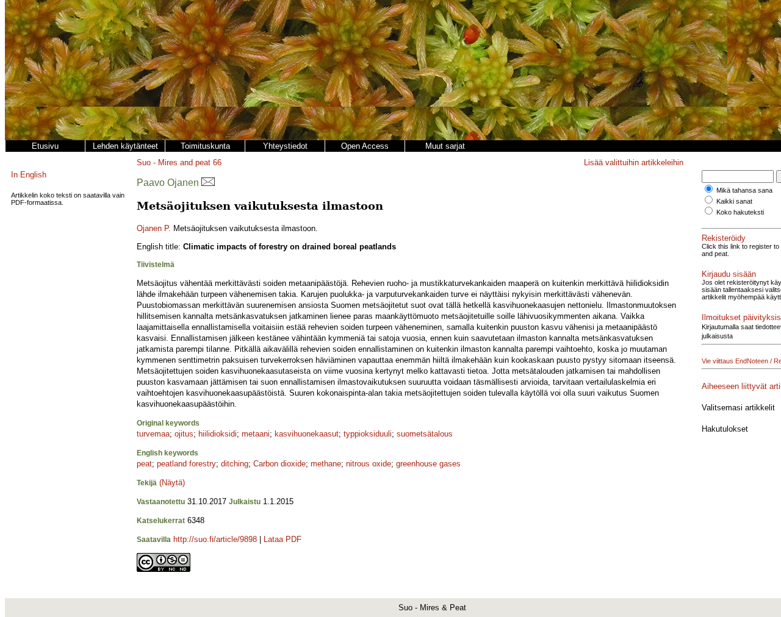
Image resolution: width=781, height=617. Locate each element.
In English (28, 174)
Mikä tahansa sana (744, 190)
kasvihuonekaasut (307, 433)
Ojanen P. (154, 228)
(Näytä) (172, 482)
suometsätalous (425, 433)
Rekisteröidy (724, 238)
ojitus (184, 433)
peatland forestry (186, 463)
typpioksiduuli (368, 433)
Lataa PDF (282, 539)
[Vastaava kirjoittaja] (208, 182)
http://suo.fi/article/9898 (215, 539)
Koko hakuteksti (740, 212)
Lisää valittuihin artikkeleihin (633, 162)
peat (144, 463)
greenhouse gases (428, 463)
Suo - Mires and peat (174, 162)
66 (217, 162)
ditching (234, 463)
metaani (256, 433)
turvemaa (153, 433)
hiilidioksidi (217, 433)
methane (326, 463)
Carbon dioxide (279, 463)
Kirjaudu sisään (729, 274)
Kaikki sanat (734, 201)
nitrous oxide (368, 463)
